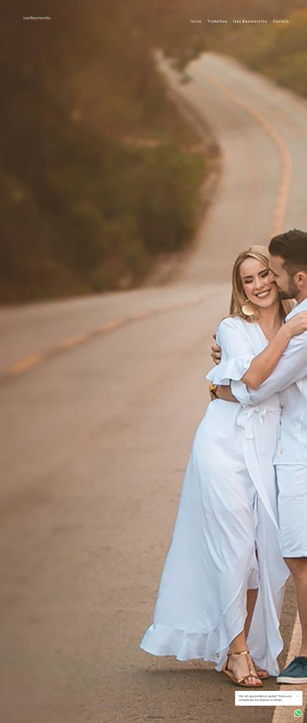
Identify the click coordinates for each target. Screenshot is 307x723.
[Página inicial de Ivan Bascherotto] (37, 21)
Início (196, 21)
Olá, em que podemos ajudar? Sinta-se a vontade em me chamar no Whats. (265, 698)
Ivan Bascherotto (250, 21)
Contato (281, 21)
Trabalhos (217, 21)
